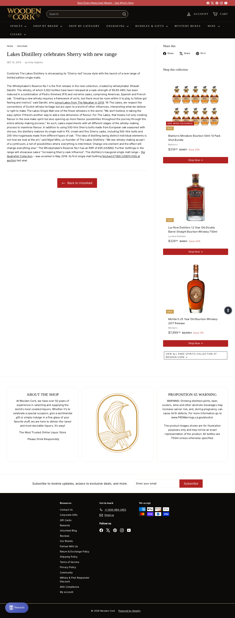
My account (66, 591)
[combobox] (87, 14)
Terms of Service (69, 562)
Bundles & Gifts (150, 26)
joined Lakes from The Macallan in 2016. (79, 102)
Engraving (116, 26)
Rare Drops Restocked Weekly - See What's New (105, 2)
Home (10, 46)
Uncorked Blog (68, 530)
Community (66, 572)
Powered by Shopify (129, 610)
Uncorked (22, 46)
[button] (228, 310)
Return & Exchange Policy (74, 551)
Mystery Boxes (188, 26)
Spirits (17, 26)
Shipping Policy (69, 556)
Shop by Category (84, 26)
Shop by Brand (46, 26)
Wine (212, 26)
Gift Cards (66, 520)
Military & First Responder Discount (74, 579)
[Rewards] (16, 608)
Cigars (16, 34)
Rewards (65, 525)
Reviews (64, 535)
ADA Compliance (69, 586)
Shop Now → (195, 160)
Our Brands (66, 541)
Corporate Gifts (68, 514)
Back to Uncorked (80, 183)
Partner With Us (69, 546)
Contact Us (66, 509)
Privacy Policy (68, 567)
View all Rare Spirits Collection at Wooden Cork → (191, 355)
